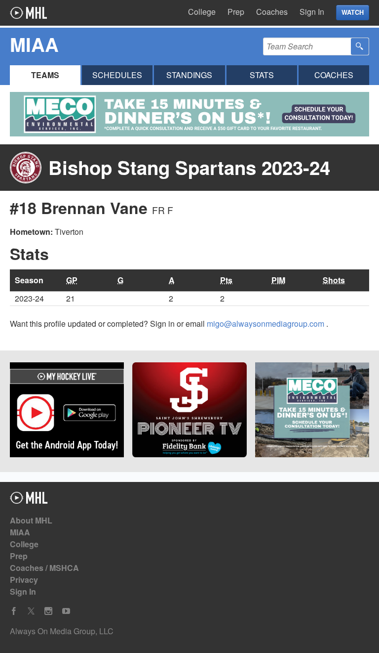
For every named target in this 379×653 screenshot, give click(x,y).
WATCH (352, 12)
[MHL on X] (31, 611)
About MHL (31, 520)
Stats (262, 75)
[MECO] (312, 411)
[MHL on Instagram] (48, 611)
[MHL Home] (29, 500)
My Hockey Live (28, 13)
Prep (235, 11)
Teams (45, 75)
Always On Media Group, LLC (62, 631)
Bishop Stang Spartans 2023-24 (189, 167)
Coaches (272, 11)
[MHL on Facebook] (14, 611)
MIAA (20, 532)
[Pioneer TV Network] (189, 411)
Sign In (312, 11)
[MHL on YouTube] (66, 611)
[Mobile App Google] (67, 411)
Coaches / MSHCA (44, 567)
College (202, 11)
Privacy (24, 579)
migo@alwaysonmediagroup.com (266, 323)
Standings (189, 75)
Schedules (117, 75)
